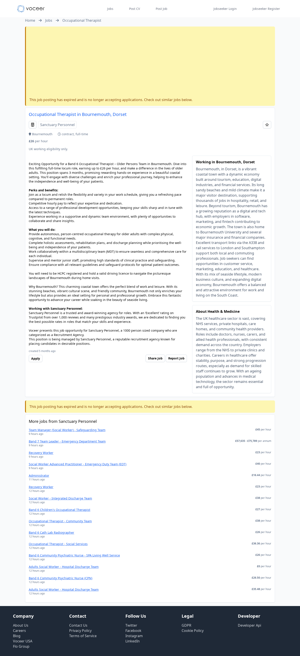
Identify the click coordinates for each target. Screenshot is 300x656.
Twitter (131, 625)
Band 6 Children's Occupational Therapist (59, 510)
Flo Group (21, 646)
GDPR (186, 625)
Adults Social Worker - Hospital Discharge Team (64, 567)
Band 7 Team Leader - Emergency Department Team (67, 441)
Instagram (134, 635)
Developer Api (249, 625)
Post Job (161, 9)
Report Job (176, 358)
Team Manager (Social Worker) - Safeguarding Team (67, 430)
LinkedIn (132, 641)
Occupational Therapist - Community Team (60, 521)
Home (30, 20)
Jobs (110, 9)
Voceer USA (22, 641)
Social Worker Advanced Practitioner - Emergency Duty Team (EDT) (77, 464)
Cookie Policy (193, 630)
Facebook (133, 630)
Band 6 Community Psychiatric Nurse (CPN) (60, 578)
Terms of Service (83, 635)
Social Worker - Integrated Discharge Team (60, 498)
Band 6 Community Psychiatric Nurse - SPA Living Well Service (74, 555)
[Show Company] (32, 124)
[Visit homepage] (30, 8)
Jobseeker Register (266, 9)
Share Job (155, 358)
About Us (20, 625)
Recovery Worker (41, 453)
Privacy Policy (80, 630)
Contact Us (78, 625)
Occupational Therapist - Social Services (58, 544)
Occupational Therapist (81, 20)
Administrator (39, 475)
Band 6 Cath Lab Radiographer (51, 532)
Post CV (134, 9)
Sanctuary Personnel (57, 124)
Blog (16, 635)
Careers (19, 630)
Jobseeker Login (225, 9)
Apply (35, 358)
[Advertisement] (150, 63)
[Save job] (267, 124)
